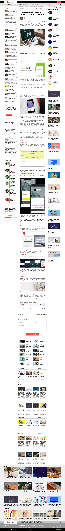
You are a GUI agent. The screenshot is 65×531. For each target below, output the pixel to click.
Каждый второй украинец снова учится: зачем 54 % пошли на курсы (12, 67)
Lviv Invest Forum (55, 12)
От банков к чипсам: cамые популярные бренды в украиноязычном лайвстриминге (12, 75)
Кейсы (5, 494)
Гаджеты (6, 480)
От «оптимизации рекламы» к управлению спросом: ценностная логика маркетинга (54, 206)
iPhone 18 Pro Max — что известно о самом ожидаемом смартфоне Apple (40, 491)
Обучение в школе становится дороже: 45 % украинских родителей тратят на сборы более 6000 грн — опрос (12, 49)
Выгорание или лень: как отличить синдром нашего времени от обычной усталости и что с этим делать (11, 519)
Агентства (20, 4)
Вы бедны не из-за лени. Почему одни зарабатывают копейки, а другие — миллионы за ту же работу (53, 246)
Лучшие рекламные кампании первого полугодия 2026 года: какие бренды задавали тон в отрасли (53, 139)
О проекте (31, 521)
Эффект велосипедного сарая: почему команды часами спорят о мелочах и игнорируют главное (39, 519)
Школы (33, 4)
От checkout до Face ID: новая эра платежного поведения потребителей (42, 351)
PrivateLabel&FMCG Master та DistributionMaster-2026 (56, 36)
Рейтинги (36, 4)
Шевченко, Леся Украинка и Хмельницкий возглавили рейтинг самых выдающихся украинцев (12, 18)
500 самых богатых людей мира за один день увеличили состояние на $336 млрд (10, 143)
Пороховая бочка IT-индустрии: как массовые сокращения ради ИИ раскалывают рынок (10, 153)
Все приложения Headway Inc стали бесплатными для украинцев (12, 34)
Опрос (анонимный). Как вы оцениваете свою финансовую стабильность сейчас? (11, 209)
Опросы (38, 8)
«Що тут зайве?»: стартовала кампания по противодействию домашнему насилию (12, 52)
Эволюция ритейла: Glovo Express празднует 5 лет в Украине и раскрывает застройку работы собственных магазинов (12, 94)
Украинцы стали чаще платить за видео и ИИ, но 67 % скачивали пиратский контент (12, 98)
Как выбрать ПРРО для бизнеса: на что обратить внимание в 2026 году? (42, 343)
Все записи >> (40, 368)
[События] (55, 2)
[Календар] (54, 1)
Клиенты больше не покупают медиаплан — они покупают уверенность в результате (53, 193)
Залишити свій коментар (42, 314)
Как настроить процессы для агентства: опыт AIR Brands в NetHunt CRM (53, 168)
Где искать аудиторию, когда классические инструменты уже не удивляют (39, 505)
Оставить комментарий (8, 218)
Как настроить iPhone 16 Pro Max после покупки (25, 491)
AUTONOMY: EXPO (55, 41)
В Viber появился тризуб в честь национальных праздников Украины (12, 26)
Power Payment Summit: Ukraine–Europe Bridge (55, 48)
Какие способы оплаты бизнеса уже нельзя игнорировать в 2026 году (41, 347)
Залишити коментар (32, 334)
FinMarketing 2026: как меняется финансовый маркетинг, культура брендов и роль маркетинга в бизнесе (12, 37)
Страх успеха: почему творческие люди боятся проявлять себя (54, 519)
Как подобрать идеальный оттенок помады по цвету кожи (10, 123)
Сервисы (24, 4)
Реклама (35, 521)
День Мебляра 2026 (56, 59)
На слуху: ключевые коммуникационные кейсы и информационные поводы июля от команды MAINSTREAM (53, 100)
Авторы (29, 4)
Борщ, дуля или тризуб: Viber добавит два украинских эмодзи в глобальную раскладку (12, 22)
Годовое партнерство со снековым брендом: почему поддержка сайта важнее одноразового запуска (25, 505)
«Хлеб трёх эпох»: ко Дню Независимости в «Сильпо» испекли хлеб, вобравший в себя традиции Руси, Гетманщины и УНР (12, 30)
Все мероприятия (54, 87)
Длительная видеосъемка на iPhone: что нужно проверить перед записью (54, 491)
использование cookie (40, 529)
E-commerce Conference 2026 (55, 71)
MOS (38, 522)
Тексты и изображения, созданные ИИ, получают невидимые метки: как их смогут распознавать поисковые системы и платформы (12, 71)
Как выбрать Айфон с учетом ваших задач (11, 490)
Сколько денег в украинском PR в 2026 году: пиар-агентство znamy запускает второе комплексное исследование (12, 60)
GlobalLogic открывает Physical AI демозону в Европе (12, 101)
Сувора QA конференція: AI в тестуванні (55, 19)
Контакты (39, 521)
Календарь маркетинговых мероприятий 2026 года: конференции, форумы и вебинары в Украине (12, 41)
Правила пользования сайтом (23, 522)
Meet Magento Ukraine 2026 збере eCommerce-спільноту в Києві (56, 25)
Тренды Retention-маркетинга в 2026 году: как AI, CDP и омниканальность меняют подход (53, 232)
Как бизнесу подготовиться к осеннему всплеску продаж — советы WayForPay (12, 56)
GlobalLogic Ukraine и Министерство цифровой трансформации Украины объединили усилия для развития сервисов (11, 90)
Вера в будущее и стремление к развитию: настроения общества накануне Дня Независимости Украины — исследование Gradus (12, 45)
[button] (46, 368)
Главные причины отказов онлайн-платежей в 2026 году (28, 342)
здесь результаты (32, 53)
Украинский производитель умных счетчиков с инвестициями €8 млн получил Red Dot (12, 83)
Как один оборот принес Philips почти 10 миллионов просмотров (53, 151)
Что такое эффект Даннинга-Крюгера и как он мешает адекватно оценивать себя (25, 519)
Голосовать (8, 217)
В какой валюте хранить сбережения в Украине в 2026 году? (28, 360)
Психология (7, 508)
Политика (41, 522)
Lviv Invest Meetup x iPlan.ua (56, 30)
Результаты (14, 217)
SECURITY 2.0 (55, 76)
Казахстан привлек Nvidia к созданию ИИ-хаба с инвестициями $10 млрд (9, 138)
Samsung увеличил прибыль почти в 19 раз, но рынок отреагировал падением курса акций (28, 347)
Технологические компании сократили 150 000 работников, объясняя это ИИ (10, 148)
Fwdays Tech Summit (56, 65)
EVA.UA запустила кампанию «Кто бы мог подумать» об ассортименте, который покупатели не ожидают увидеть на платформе (53, 127)
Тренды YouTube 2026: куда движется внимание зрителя (53, 180)
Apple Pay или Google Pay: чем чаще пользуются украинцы (42, 355)
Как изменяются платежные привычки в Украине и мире (28, 355)
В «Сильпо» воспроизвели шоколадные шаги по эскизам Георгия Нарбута (12, 79)
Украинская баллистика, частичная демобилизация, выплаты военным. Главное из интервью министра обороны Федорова (10, 129)
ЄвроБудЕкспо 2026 (56, 82)
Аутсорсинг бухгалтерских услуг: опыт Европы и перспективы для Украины (28, 352)
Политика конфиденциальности (24, 521)
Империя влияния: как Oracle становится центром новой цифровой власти (53, 260)
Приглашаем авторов (32, 522)
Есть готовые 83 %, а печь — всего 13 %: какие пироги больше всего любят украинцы (12, 11)
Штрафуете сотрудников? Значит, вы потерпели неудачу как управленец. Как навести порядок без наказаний (53, 219)
